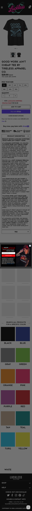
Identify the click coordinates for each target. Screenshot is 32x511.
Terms (13, 263)
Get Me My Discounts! (8, 255)
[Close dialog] (30, 246)
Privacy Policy (9, 263)
